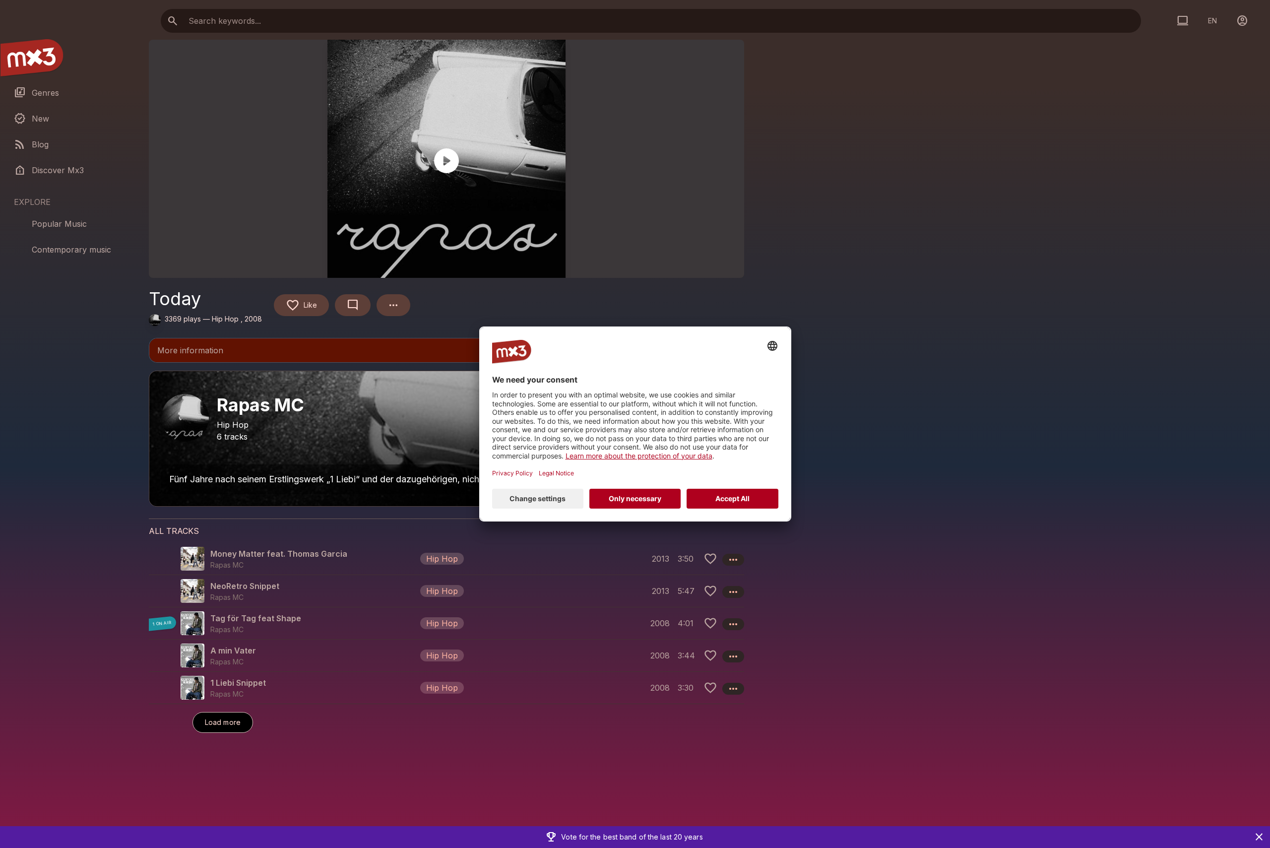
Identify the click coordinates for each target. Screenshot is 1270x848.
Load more (223, 722)
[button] (446, 559)
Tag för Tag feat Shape (255, 618)
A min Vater (233, 650)
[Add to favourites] (710, 559)
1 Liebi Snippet (238, 683)
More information (446, 351)
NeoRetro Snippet (244, 586)
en (1212, 20)
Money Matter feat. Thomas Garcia (278, 554)
